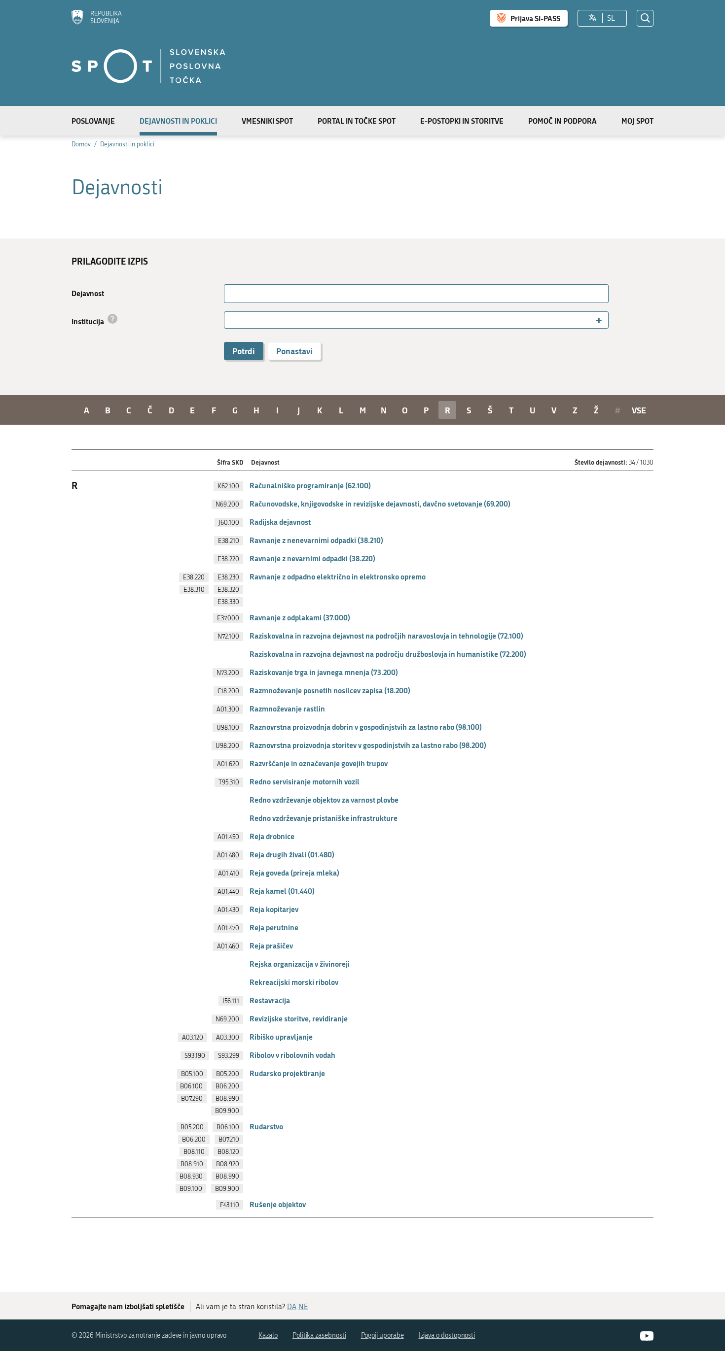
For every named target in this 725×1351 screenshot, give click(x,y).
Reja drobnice (272, 836)
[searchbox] (231, 320)
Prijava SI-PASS (535, 18)
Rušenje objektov (278, 1204)
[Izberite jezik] (592, 18)
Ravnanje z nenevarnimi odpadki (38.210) (316, 540)
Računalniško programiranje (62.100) (310, 485)
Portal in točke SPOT (357, 120)
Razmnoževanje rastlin (287, 708)
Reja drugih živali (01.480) (292, 854)
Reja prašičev (271, 945)
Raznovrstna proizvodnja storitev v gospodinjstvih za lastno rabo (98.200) (368, 745)
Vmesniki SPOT (267, 120)
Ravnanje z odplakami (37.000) (300, 617)
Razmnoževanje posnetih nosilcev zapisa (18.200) (330, 690)
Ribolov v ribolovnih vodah (292, 1054)
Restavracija (270, 1000)
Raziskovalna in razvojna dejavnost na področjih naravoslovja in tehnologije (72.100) (386, 635)
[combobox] (416, 320)
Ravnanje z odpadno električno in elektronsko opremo (338, 576)
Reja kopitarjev (274, 909)
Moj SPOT (637, 120)
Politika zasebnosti (319, 1335)
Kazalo (268, 1335)
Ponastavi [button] (294, 351)
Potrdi (243, 351)
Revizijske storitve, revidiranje (299, 1018)
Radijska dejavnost (280, 521)
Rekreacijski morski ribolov (294, 982)
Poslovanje (93, 120)
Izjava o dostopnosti (447, 1335)
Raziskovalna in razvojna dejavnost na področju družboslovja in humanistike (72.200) (388, 653)
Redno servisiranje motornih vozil (305, 781)
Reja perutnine (274, 927)
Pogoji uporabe (382, 1335)
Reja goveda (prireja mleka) (294, 872)
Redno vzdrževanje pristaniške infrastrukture (324, 817)
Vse (639, 410)
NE (303, 1306)
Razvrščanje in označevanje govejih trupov (319, 763)
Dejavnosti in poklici (178, 120)
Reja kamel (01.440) (282, 890)
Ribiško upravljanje (281, 1036)
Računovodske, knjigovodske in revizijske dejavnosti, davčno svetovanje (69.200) (380, 503)
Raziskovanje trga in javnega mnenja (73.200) (324, 672)
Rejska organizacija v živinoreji (300, 963)
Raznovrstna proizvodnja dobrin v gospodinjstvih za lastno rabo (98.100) (366, 726)
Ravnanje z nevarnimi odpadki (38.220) (312, 558)
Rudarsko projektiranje (287, 1073)
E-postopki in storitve (462, 120)
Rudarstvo (266, 1126)
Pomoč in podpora (562, 120)
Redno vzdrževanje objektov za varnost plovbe (324, 799)
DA (291, 1306)
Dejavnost (88, 293)
